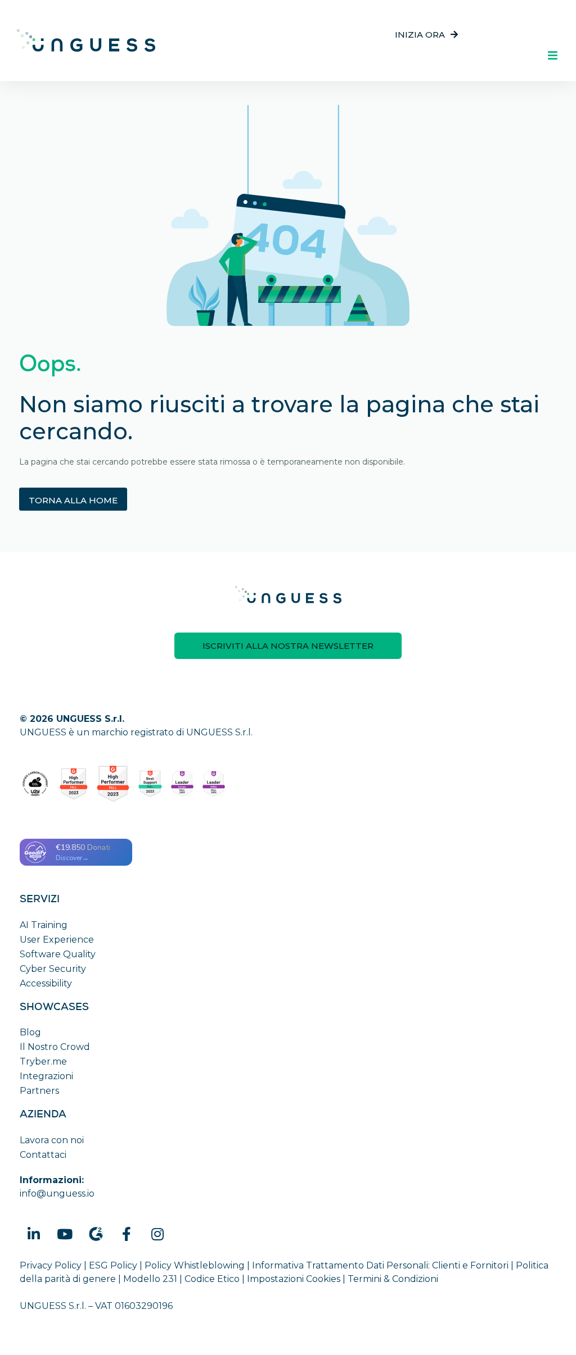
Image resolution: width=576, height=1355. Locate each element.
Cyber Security (53, 968)
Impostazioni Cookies (293, 1279)
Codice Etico (212, 1279)
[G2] (96, 1234)
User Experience (57, 939)
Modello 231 (150, 1279)
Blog (30, 1032)
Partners (39, 1090)
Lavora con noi (52, 1140)
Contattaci (43, 1154)
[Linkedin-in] (34, 1234)
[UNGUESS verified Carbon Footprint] (35, 784)
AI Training (44, 925)
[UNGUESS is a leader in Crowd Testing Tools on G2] (74, 784)
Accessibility (46, 983)
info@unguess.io (57, 1193)
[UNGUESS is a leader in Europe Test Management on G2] (182, 784)
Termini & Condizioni (393, 1279)
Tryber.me (43, 1061)
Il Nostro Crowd (55, 1047)
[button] (426, 34)
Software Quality (58, 954)
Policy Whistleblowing (195, 1265)
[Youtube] (65, 1234)
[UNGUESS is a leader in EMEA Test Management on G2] (213, 784)
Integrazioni (46, 1076)
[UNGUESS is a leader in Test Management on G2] (113, 784)
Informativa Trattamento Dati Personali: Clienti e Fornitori (380, 1265)
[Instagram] (157, 1234)
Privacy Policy (51, 1265)
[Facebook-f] (126, 1234)
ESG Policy (113, 1265)
